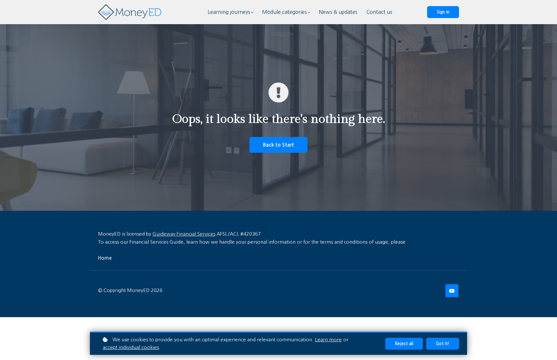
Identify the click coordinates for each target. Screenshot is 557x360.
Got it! (442, 344)
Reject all (404, 344)
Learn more (328, 339)
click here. (418, 241)
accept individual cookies (131, 347)
